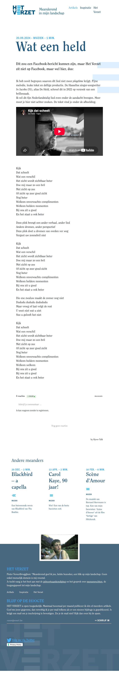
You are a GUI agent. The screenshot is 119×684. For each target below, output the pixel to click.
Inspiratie (85, 8)
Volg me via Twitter (23, 640)
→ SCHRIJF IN (102, 621)
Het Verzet (97, 10)
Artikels (73, 8)
